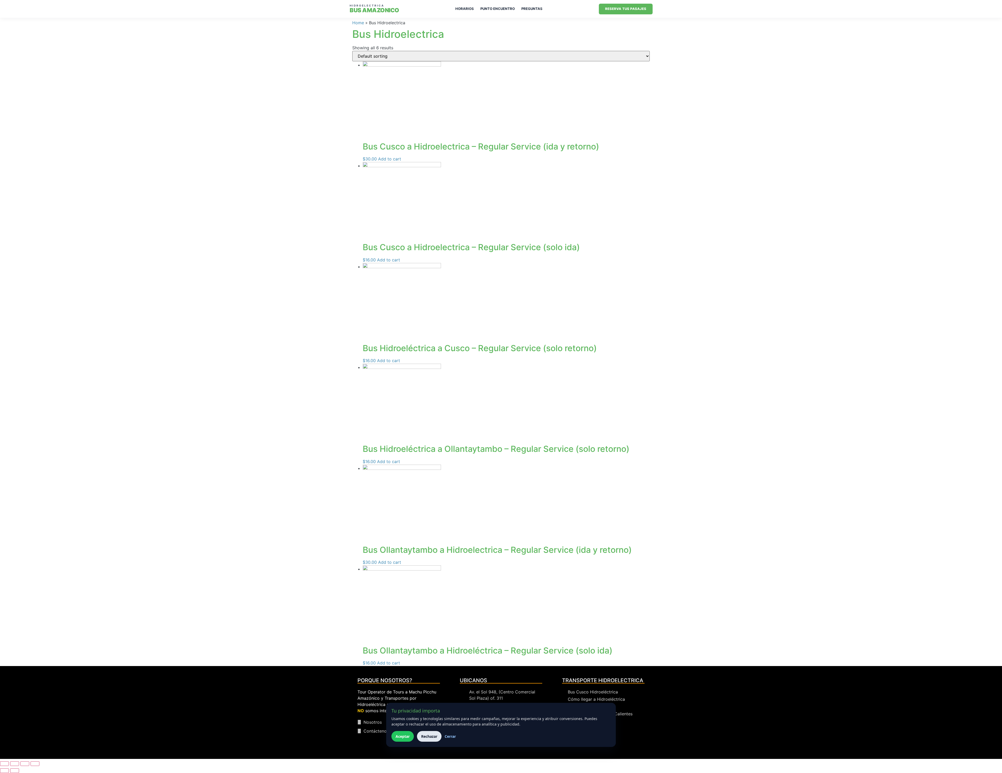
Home (358, 22)
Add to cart (389, 158)
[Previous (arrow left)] (4, 770)
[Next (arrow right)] (14, 770)
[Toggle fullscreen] (14, 763)
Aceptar (403, 736)
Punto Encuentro (497, 9)
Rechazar (429, 736)
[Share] (24, 763)
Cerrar (450, 736)
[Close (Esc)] (35, 763)
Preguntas (531, 9)
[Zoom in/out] (4, 763)
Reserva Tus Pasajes (625, 9)
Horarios (464, 9)
